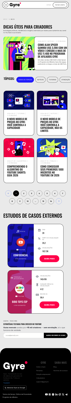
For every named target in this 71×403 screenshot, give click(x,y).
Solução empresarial (43, 374)
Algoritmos (21, 161)
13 (43, 201)
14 (51, 201)
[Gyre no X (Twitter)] (63, 394)
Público (53, 161)
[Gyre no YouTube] (46, 394)
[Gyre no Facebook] (49, 394)
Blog (54, 367)
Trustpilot (6, 383)
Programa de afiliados (10, 397)
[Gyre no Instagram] (53, 394)
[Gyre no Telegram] (66, 394)
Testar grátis (60, 5)
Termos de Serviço (9, 394)
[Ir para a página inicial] (15, 5)
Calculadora (40, 378)
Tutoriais (52, 79)
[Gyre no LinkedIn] (56, 394)
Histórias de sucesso (60, 370)
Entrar (49, 5)
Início (5, 19)
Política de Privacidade (24, 394)
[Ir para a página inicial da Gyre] (15, 366)
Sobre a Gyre (40, 367)
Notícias (40, 79)
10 (28, 201)
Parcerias (39, 370)
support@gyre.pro (42, 382)
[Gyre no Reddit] (59, 394)
